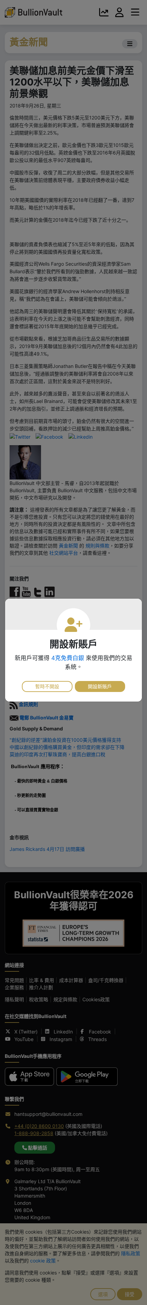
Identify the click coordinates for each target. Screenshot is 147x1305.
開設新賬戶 (100, 686)
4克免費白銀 (67, 658)
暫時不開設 (47, 686)
